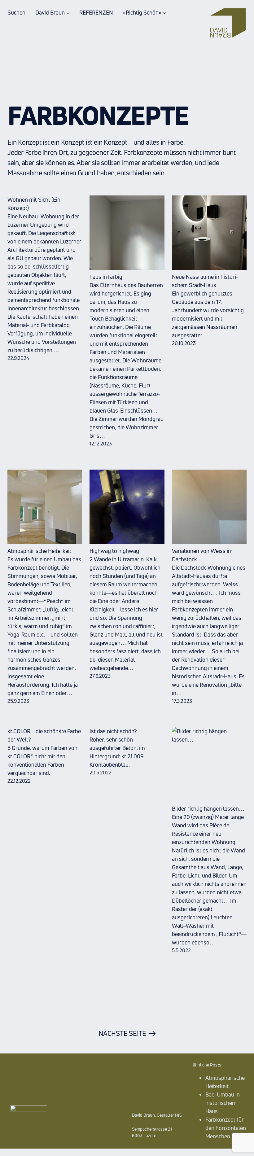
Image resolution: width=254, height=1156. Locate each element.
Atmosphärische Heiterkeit (39, 550)
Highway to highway (114, 550)
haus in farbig (106, 276)
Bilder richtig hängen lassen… (208, 808)
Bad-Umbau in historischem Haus (222, 1103)
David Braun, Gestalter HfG (157, 1115)
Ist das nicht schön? (113, 731)
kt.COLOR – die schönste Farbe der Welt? (44, 735)
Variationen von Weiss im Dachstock (202, 555)
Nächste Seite (127, 1033)
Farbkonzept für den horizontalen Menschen (225, 1128)
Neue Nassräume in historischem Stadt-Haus (205, 281)
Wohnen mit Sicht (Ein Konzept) (33, 204)
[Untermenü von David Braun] (68, 12)
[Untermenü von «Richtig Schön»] (164, 12)
